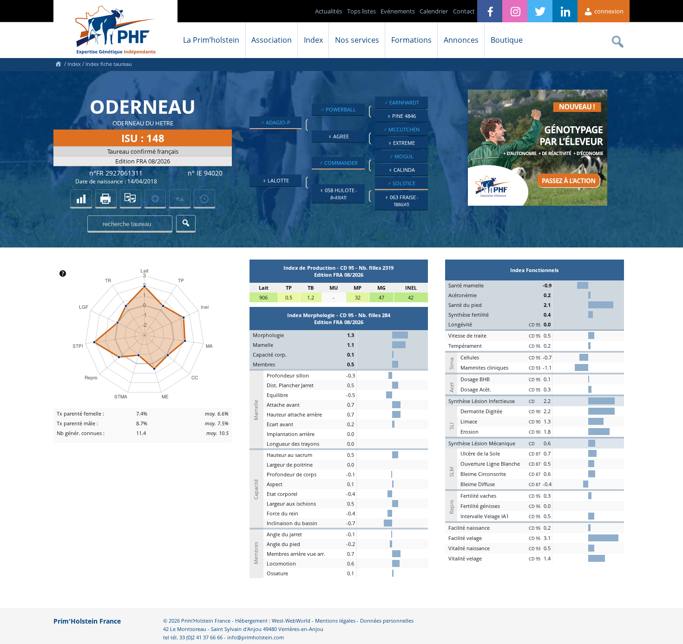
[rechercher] (186, 223)
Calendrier (434, 11)
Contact (464, 11)
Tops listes (361, 11)
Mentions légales (335, 620)
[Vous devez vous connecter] (204, 198)
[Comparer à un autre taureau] (130, 198)
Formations (411, 40)
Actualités (328, 11)
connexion (608, 11)
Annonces (461, 40)
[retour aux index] (81, 198)
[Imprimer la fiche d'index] (106, 198)
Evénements (398, 11)
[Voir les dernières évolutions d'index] (179, 198)
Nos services (357, 40)
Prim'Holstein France (87, 621)
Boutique (507, 40)
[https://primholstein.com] (58, 63)
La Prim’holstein (211, 40)
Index (313, 40)
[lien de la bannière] (537, 203)
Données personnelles (387, 620)
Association (271, 40)
